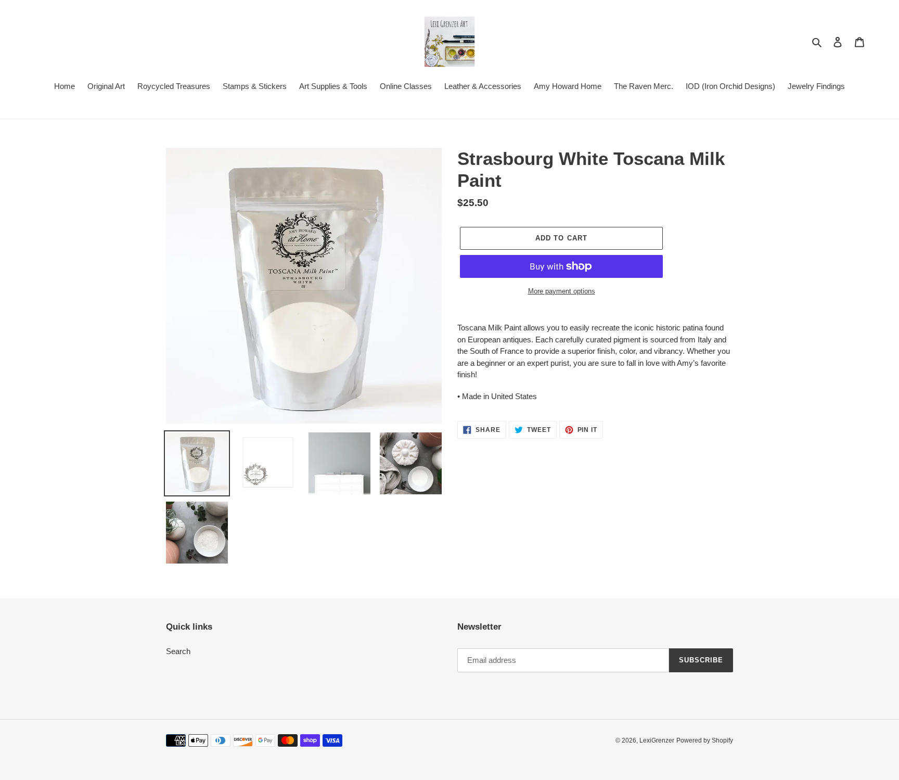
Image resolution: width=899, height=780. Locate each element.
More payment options (561, 291)
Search (178, 651)
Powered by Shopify (704, 740)
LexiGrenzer (656, 740)
